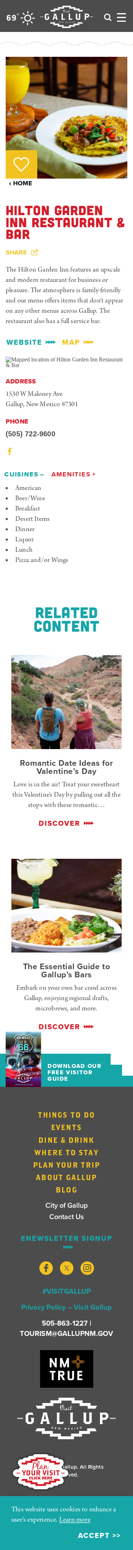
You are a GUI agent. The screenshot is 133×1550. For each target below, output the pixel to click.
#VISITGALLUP (66, 1291)
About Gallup (66, 1177)
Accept (94, 1535)
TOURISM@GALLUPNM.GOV (66, 1333)
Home (22, 183)
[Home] (66, 17)
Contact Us (66, 1216)
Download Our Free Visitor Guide (74, 1072)
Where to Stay (66, 1152)
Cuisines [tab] (21, 474)
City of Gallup (66, 1205)
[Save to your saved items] (21, 164)
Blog (66, 1189)
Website (24, 342)
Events (66, 1127)
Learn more (74, 1520)
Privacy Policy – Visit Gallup (66, 1307)
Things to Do (66, 1114)
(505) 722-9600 (30, 434)
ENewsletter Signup (66, 1239)
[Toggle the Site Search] (108, 17)
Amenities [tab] (70, 474)
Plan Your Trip (66, 1165)
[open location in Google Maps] (66, 362)
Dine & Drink (66, 1140)
